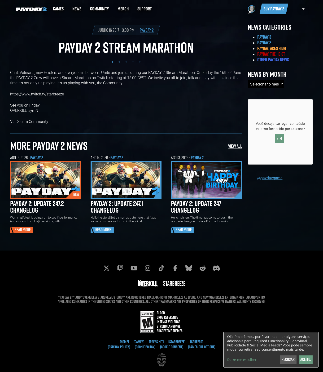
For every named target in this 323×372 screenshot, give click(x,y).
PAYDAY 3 (264, 37)
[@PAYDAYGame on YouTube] (134, 268)
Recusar (288, 359)
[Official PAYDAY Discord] (216, 268)
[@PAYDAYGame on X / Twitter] (106, 268)
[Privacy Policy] (119, 347)
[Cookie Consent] (171, 347)
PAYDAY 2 (147, 30)
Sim (279, 138)
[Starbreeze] (176, 341)
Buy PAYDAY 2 (273, 8)
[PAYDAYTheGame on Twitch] (120, 268)
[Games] (139, 341)
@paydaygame (269, 177)
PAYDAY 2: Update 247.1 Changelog (117, 206)
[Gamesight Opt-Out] (201, 347)
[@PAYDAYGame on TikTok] (161, 268)
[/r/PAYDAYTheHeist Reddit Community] (202, 268)
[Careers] (196, 341)
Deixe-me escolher (242, 360)
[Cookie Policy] (145, 347)
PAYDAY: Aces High (271, 48)
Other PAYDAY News (273, 59)
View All (235, 146)
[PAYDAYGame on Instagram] (147, 268)
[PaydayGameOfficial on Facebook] (175, 268)
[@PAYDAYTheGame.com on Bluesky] (188, 268)
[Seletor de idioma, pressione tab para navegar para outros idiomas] (297, 9)
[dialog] (271, 349)
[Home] (124, 341)
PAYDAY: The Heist (271, 54)
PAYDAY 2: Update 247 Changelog (196, 206)
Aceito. (305, 359)
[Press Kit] (156, 341)
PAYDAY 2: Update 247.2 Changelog (37, 206)
